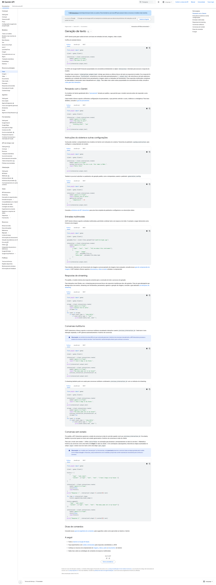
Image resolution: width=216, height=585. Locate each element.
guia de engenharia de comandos (84, 531)
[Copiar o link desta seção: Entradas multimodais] (86, 217)
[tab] (68, 44)
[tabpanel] (108, 56)
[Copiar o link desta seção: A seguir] (74, 538)
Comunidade (201, 2)
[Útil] (106, 558)
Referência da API (17, 6)
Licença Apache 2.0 (73, 570)
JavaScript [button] (77, 44)
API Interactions (74, 13)
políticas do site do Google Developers (103, 570)
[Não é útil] (109, 558)
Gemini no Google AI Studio (81, 542)
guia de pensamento (83, 100)
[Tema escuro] (147, 48)
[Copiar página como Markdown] (88, 31)
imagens (95, 548)
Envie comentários (108, 561)
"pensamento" (94, 93)
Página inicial (68, 26)
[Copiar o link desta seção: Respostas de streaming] (89, 276)
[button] (10, 64)
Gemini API (76, 26)
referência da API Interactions (80, 210)
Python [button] (69, 44)
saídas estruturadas (89, 545)
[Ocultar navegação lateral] (20, 582)
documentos (94, 269)
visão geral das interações (73, 82)
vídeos (100, 269)
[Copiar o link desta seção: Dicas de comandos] (85, 527)
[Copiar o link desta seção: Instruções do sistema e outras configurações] (109, 138)
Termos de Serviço (30, 581)
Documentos (5, 6)
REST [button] (84, 44)
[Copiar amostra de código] (149, 48)
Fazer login (211, 2)
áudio (105, 269)
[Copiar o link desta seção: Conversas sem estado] (88, 432)
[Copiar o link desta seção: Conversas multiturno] (86, 326)
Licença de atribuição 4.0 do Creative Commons (120, 568)
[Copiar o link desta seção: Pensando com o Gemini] (89, 89)
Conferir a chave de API (181, 2)
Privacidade (39, 581)
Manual (193, 2)
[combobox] (147, 2)
